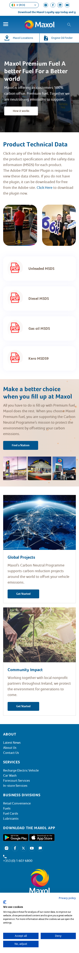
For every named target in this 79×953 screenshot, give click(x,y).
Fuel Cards (10, 813)
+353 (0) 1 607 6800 (17, 861)
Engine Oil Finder (62, 37)
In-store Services (15, 786)
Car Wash (10, 775)
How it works (21, 110)
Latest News (12, 743)
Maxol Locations (23, 37)
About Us (9, 748)
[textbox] (39, 173)
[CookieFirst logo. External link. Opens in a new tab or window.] (4, 902)
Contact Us (11, 753)
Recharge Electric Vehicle (21, 770)
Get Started (23, 593)
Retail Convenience (17, 803)
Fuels (7, 808)
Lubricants (11, 819)
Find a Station (20, 445)
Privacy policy (67, 898)
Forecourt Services (16, 781)
